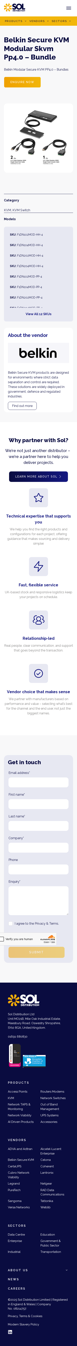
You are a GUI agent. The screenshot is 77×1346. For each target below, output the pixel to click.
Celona (45, 1160)
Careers (16, 1288)
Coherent (47, 1166)
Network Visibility (19, 1115)
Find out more (22, 406)
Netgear (46, 1183)
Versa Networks (19, 1207)
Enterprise (15, 1241)
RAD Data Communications (52, 1192)
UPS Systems (49, 1115)
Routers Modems (52, 1091)
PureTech (14, 1190)
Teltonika (46, 1201)
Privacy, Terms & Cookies (25, 1316)
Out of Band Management (49, 1107)
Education (47, 1234)
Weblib (45, 1207)
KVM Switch (21, 210)
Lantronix (47, 1172)
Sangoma (15, 1201)
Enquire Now (22, 82)
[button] (25, 21)
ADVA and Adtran (20, 1149)
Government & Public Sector (50, 1243)
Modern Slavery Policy (23, 1324)
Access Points (17, 1091)
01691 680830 (17, 1036)
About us (18, 1270)
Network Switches (53, 1098)
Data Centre (16, 1234)
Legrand (14, 1183)
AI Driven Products (21, 1122)
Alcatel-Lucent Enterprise (50, 1151)
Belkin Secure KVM (21, 1160)
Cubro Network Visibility (18, 1175)
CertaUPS (14, 1166)
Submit (36, 952)
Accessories (48, 1122)
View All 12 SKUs (39, 314)
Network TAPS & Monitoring (19, 1107)
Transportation (50, 1252)
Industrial (14, 1252)
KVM (7, 210)
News (13, 1279)
